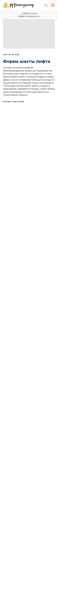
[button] (46, 5)
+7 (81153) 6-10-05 (29, 13)
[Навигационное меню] (53, 5)
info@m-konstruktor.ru (29, 16)
